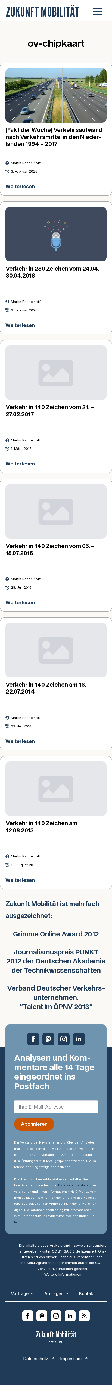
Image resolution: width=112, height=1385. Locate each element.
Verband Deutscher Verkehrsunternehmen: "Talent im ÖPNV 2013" (56, 997)
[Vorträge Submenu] (34, 1293)
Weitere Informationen (62, 1274)
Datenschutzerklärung (75, 1185)
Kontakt (87, 1293)
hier (17, 1222)
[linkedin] (79, 1039)
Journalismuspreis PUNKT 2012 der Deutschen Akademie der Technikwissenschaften (56, 961)
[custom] (48, 1039)
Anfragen (53, 1293)
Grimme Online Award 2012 (56, 934)
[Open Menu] (97, 11)
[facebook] (33, 1039)
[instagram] (64, 1039)
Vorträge (20, 1293)
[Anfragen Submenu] (68, 1293)
